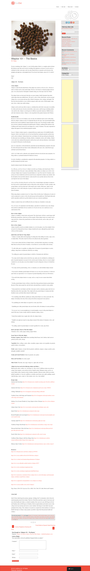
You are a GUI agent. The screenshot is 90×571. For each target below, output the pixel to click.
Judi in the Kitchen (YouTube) (67, 28)
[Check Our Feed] (73, 23)
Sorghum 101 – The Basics (66, 46)
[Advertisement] (67, 101)
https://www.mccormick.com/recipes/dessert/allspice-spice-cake (35, 407)
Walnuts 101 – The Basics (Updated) (68, 41)
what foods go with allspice (17, 518)
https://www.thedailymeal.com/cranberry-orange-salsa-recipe (39, 424)
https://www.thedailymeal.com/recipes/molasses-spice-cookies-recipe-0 (38, 444)
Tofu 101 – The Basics (66, 43)
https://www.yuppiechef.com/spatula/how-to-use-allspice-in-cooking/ (26, 480)
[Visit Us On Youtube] (71, 23)
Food (23, 515)
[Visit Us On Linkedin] (66, 23)
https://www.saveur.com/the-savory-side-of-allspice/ (22, 484)
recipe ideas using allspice (39, 516)
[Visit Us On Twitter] (69, 23)
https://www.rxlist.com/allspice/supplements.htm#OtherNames (25, 471)
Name (13, 550)
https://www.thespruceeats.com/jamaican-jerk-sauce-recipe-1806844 (36, 387)
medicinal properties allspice (28, 516)
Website (13, 557)
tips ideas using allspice (50, 516)
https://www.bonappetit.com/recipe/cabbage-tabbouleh (32, 391)
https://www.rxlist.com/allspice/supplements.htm (22, 467)
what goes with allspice (27, 518)
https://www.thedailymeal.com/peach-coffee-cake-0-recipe (33, 434)
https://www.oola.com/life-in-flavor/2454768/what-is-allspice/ (24, 455)
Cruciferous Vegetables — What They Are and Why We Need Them (69, 39)
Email (13, 554)
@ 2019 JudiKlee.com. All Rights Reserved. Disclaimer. (19, 569)
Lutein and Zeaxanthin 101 (67, 44)
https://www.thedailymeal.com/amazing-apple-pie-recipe (32, 420)
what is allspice (36, 518)
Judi (17, 519)
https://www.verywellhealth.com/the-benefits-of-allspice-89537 (25, 463)
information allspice (18, 516)
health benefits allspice (42, 515)
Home (57, 6)
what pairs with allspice (43, 518)
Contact (76, 6)
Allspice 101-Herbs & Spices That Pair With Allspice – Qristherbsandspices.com (35, 534)
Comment (14, 541)
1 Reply (15, 61)
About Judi (70, 6)
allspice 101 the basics (33, 515)
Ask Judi (63, 6)
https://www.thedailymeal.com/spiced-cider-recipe (28, 411)
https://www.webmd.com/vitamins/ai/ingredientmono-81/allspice (25, 459)
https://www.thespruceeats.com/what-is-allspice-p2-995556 (24, 451)
